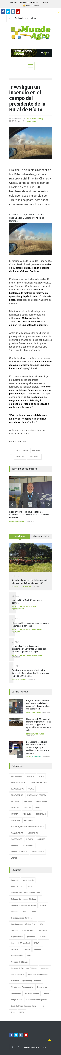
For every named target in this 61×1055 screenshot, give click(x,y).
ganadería (31, 937)
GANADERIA (19, 521)
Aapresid (14, 880)
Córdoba (14, 931)
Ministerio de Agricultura (38, 975)
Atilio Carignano (17, 887)
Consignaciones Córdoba (21, 918)
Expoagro (43, 931)
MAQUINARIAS (17, 833)
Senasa (46, 993)
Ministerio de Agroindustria (22, 987)
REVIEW (29, 839)
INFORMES (16, 631)
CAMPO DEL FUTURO (38, 783)
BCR (30, 887)
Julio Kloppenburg (35, 118)
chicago (14, 912)
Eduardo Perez (28, 931)
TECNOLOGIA (37, 757)
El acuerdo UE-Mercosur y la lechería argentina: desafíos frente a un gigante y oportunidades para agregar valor (38, 724)
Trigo (13, 1012)
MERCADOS (39, 734)
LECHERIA (30, 734)
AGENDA (26, 606)
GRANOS (43, 937)
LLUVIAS (26, 949)
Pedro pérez (42, 987)
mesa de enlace (17, 975)
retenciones (16, 993)
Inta (12, 943)
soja (42, 1006)
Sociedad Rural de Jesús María (23, 1006)
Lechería (14, 949)
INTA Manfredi (24, 943)
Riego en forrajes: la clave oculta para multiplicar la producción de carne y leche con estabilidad (29, 515)
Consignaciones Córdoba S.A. (23, 924)
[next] (48, 504)
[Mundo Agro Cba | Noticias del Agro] (30, 37)
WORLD (14, 858)
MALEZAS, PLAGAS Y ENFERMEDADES (27, 827)
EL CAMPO (27, 655)
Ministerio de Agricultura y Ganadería (26, 981)
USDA (21, 1012)
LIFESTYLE (28, 820)
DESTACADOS (22, 451)
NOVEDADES (34, 457)
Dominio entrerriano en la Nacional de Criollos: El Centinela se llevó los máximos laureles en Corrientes (30, 673)
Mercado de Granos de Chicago (23, 968)
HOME (37, 808)
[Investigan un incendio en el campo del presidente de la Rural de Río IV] (30, 143)
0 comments (31, 121)
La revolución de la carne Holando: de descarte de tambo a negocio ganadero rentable (27, 18)
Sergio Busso (16, 1000)
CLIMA (31, 789)
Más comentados (41, 536)
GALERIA (36, 451)
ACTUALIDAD (17, 606)
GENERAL (20, 457)
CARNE (43, 905)
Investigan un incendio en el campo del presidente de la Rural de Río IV (27, 98)
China (24, 912)
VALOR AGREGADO (19, 852)
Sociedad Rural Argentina (36, 1000)
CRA (41, 924)
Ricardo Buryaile (32, 993)
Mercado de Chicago (19, 962)
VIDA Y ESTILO (38, 852)
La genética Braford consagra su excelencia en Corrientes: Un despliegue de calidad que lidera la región (30, 649)
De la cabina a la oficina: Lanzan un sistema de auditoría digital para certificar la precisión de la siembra (37, 747)
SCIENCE (41, 839)
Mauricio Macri (17, 956)
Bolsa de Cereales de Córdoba (23, 899)
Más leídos (20, 536)
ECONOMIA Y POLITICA (37, 795)
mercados (45, 968)
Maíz (29, 956)
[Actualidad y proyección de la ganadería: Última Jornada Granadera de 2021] (30, 557)
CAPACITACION (18, 608)
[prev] (12, 504)
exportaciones (17, 937)
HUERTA (14, 814)
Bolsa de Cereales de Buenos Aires (25, 893)
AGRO (11, 521)
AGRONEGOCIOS (18, 783)
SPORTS (14, 846)
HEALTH (27, 808)
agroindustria (28, 880)
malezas (37, 949)
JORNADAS (26, 587)
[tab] (19, 537)
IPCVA (36, 943)
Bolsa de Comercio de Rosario (23, 905)
